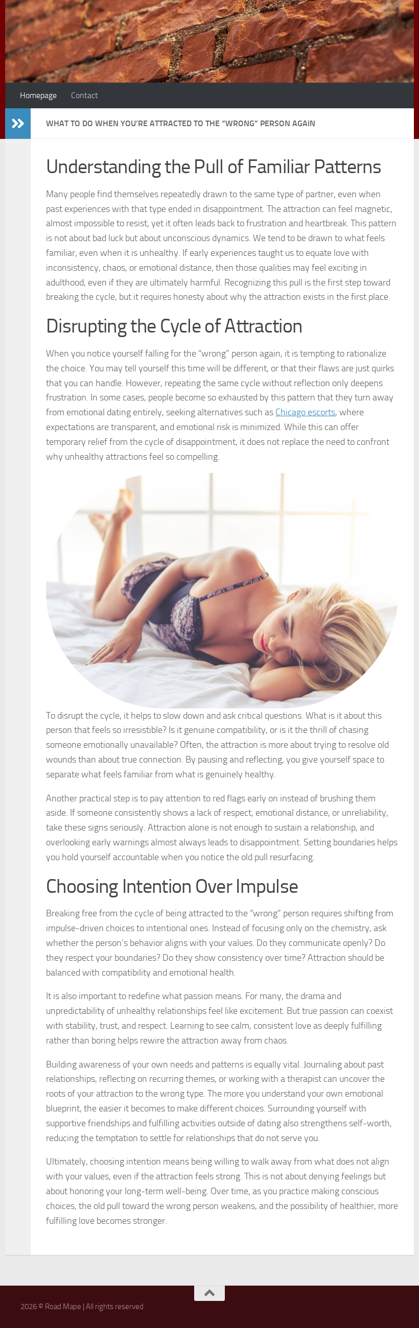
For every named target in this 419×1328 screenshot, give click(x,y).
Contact (84, 95)
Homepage (38, 95)
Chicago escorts (305, 412)
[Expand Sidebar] (18, 123)
